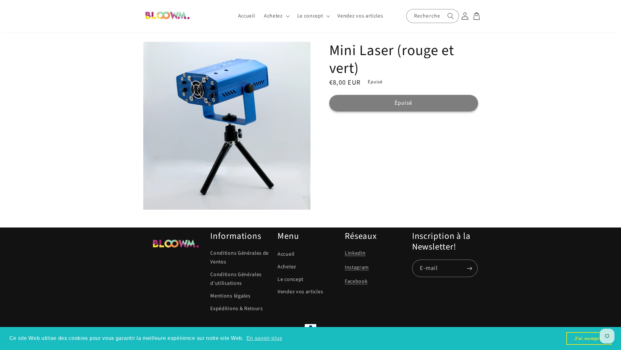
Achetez (287, 266)
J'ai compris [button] (589, 338)
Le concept (290, 279)
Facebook (356, 281)
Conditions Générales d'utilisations (236, 279)
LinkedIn (355, 253)
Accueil (286, 254)
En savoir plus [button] (264, 338)
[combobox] (433, 15)
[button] (276, 16)
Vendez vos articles (300, 291)
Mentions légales (230, 295)
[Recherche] (450, 15)
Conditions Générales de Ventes (239, 257)
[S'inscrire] (469, 268)
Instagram (357, 267)
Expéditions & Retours (236, 308)
